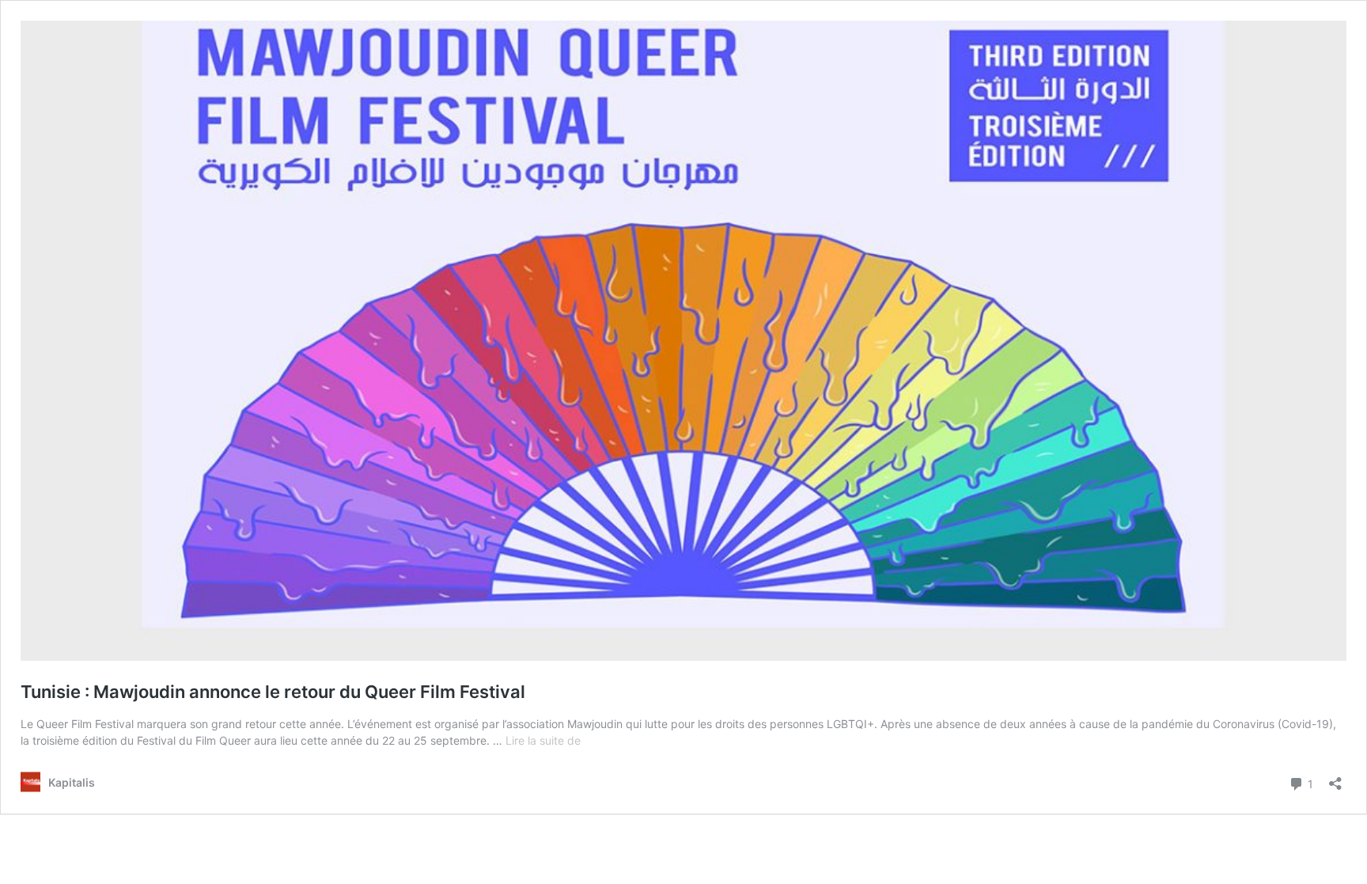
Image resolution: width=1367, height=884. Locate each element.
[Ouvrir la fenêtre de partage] (1335, 778)
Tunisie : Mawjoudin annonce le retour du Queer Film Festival (273, 691)
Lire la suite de (543, 740)
